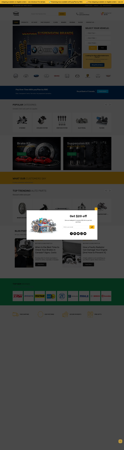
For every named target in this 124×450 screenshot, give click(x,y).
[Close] (96, 209)
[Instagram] (74, 233)
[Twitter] (78, 233)
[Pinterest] (81, 233)
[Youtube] (84, 233)
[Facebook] (71, 233)
